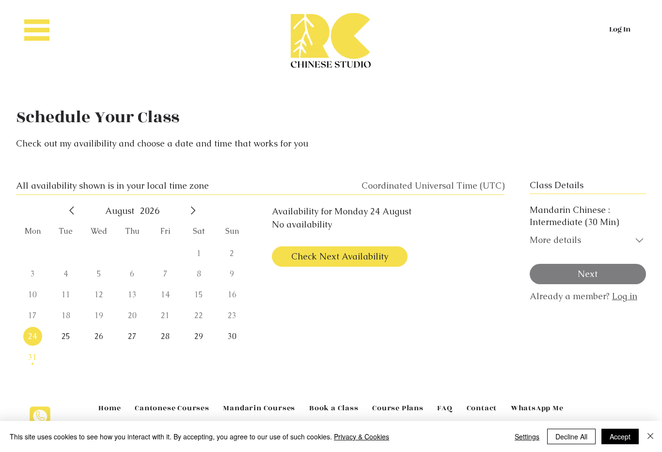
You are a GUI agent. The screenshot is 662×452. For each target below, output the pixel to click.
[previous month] (72, 210)
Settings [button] (527, 436)
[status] (433, 185)
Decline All (571, 436)
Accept (620, 436)
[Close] (650, 436)
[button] (36, 30)
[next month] (193, 210)
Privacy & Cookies (361, 436)
